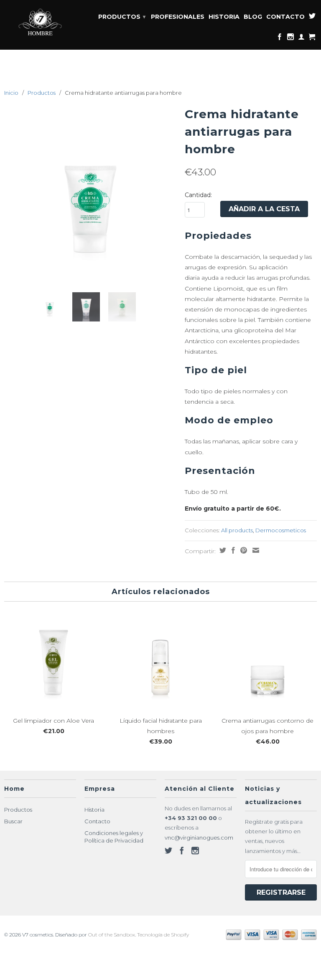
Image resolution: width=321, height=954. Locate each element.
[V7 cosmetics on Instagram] (290, 38)
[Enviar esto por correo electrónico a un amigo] (254, 550)
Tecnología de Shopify (163, 934)
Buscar (13, 821)
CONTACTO (285, 16)
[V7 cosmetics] (40, 22)
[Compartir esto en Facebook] (232, 550)
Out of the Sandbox (111, 934)
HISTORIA (224, 16)
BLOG (253, 16)
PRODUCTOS (121, 16)
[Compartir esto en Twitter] (221, 550)
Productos (42, 92)
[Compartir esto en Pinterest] (242, 550)
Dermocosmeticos (280, 530)
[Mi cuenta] (301, 38)
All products (237, 530)
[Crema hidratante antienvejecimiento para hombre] (90, 190)
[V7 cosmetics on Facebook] (279, 38)
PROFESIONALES (177, 16)
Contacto (97, 821)
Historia (94, 809)
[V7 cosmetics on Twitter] (312, 18)
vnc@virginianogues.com (199, 837)
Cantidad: (198, 195)
